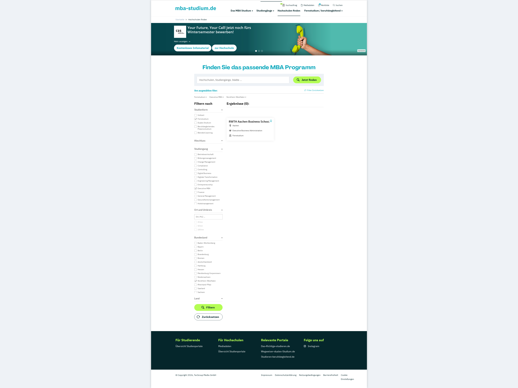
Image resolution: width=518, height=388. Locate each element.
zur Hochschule (224, 48)
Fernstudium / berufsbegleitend (322, 10)
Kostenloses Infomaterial (193, 48)
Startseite (179, 19)
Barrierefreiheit (330, 375)
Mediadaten (224, 346)
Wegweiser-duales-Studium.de (278, 351)
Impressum (266, 375)
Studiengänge (264, 10)
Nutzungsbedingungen (310, 375)
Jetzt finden (309, 80)
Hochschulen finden (289, 10)
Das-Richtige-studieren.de (275, 346)
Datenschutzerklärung (285, 375)
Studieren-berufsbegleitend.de (277, 356)
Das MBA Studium (241, 10)
